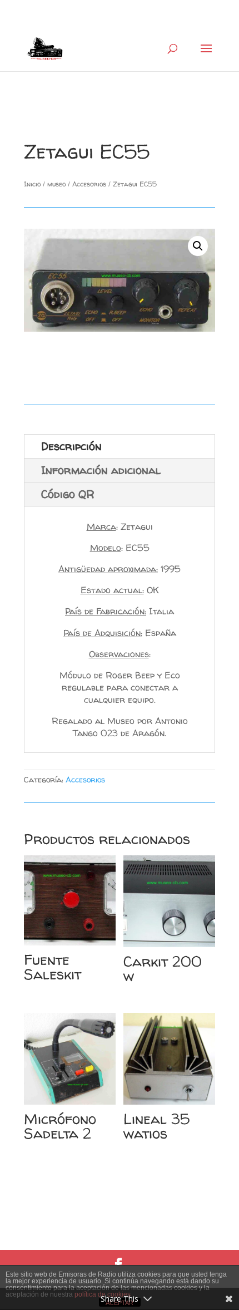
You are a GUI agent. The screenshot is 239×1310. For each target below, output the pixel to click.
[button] (198, 246)
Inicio (32, 184)
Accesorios (89, 184)
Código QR (67, 493)
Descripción (71, 446)
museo (56, 184)
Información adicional (101, 469)
